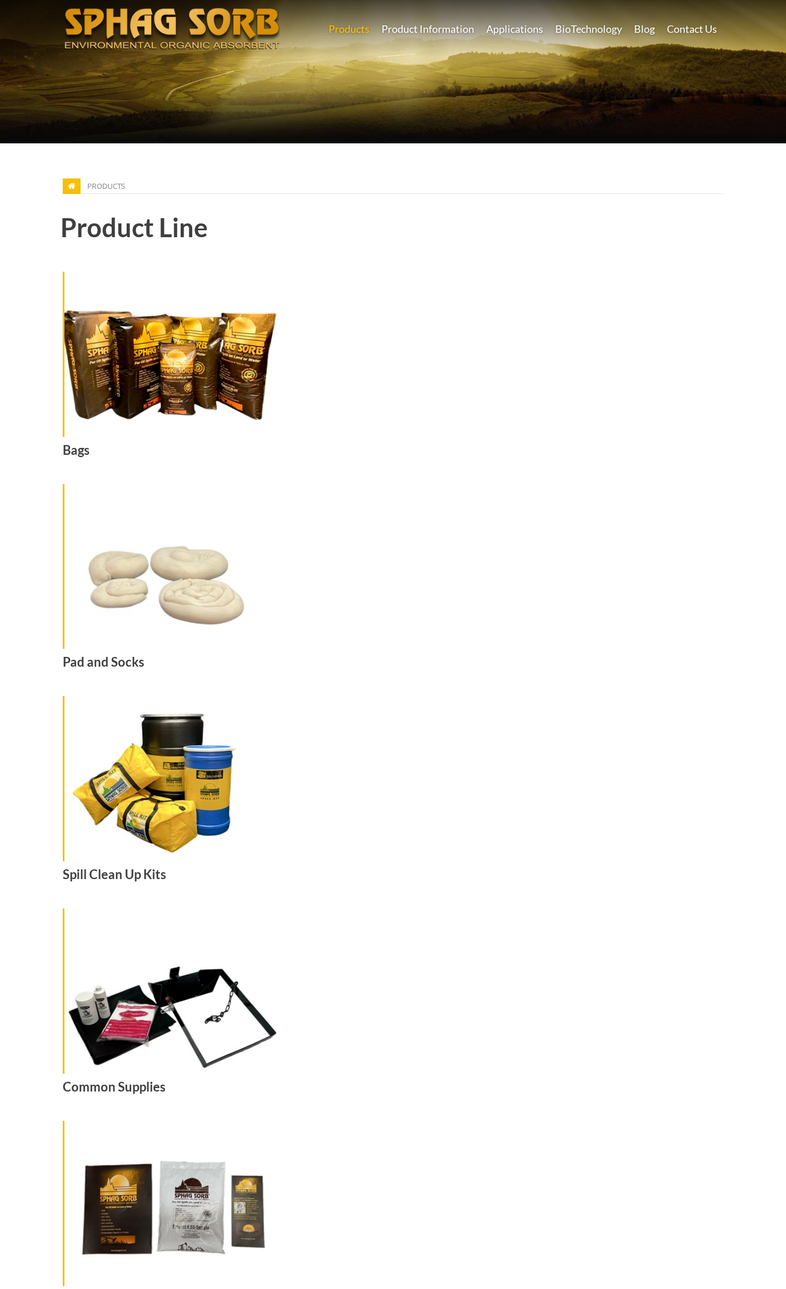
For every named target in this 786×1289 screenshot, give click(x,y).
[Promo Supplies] (393, 1203)
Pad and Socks (103, 662)
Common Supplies (114, 1086)
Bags (76, 450)
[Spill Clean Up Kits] (393, 778)
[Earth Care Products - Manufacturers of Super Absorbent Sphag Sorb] (172, 27)
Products (106, 186)
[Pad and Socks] (393, 566)
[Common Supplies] (393, 991)
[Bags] (393, 354)
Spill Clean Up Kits (114, 874)
